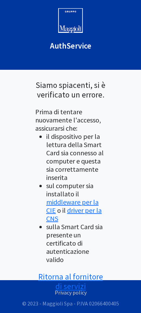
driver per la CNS (74, 214)
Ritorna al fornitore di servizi (70, 281)
